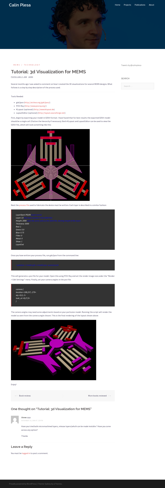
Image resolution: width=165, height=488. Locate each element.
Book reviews (25, 395)
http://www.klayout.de (44, 109)
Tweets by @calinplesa (131, 65)
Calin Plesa (20, 5)
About (151, 5)
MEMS (17, 65)
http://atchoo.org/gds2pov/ (37, 102)
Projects (127, 5)
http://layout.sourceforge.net (51, 113)
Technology (32, 65)
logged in (26, 453)
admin (30, 77)
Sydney (48, 483)
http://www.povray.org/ (35, 106)
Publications (140, 5)
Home (117, 5)
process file (24, 205)
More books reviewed (97, 395)
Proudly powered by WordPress (22, 483)
